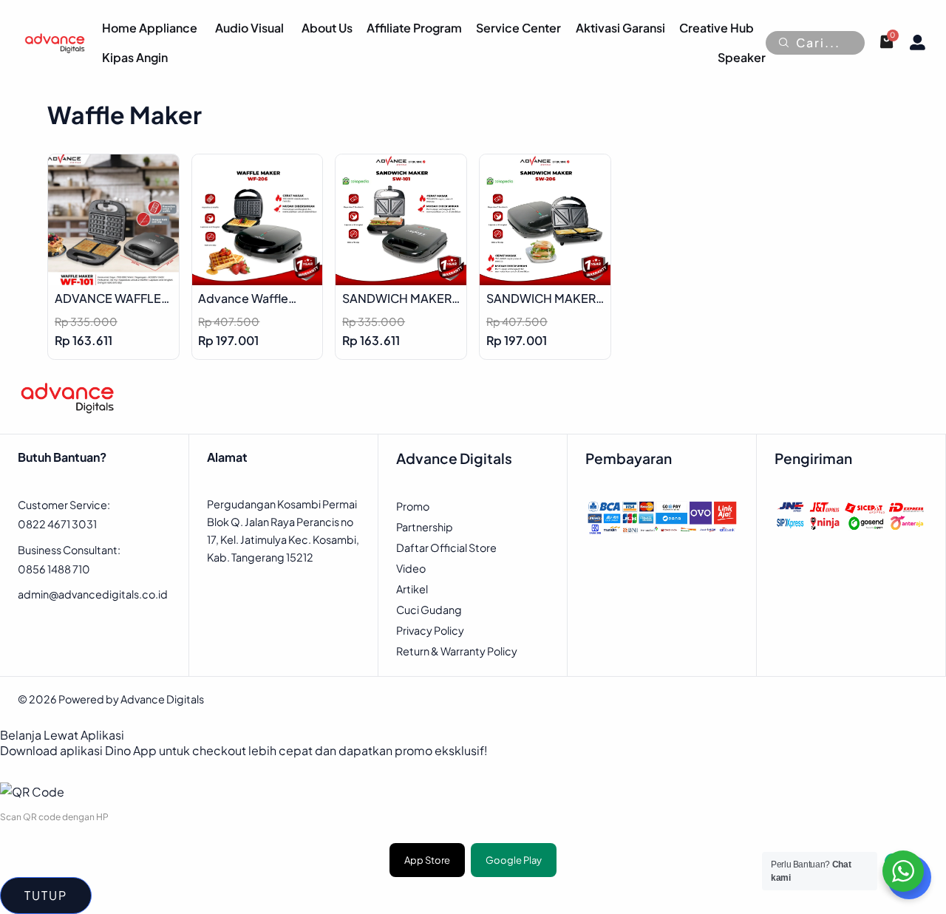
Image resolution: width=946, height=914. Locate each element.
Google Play (514, 860)
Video (411, 568)
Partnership (424, 526)
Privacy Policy (430, 630)
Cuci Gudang (429, 609)
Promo (412, 506)
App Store (427, 860)
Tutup (45, 895)
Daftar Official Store (446, 547)
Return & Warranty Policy (456, 651)
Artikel (412, 589)
